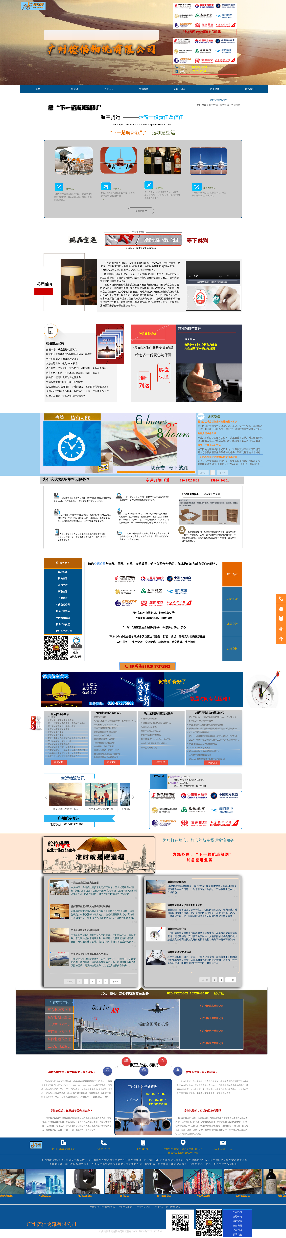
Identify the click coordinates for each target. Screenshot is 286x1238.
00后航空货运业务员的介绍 (85, 882)
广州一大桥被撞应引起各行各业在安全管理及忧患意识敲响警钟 (214, 736)
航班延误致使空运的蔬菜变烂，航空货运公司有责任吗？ (115, 721)
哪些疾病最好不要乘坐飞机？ (107, 750)
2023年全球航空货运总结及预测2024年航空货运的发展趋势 (214, 740)
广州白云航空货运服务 (199, 732)
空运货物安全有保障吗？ (59, 742)
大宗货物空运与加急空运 (59, 727)
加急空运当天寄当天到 (151, 731)
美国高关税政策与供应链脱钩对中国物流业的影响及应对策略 (214, 728)
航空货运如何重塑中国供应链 (60, 718)
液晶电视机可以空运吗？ (105, 743)
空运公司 (100, 564)
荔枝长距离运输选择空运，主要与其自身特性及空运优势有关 (68, 721)
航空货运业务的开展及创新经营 (203, 744)
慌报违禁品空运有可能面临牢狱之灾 (63, 754)
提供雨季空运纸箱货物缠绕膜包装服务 (90, 906)
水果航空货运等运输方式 (200, 755)
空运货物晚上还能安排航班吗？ (108, 754)
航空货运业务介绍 (207, 433)
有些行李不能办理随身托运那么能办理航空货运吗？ (68, 736)
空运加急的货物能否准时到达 (154, 743)
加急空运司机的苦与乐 (151, 735)
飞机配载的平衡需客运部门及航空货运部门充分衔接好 (68, 751)
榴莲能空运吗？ (101, 717)
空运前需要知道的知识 (58, 757)
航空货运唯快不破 (56, 730)
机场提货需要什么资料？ (105, 739)
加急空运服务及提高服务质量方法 (156, 723)
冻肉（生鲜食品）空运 (209, 445)
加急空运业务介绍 (149, 727)
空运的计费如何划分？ (104, 735)
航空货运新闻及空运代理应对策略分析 (206, 725)
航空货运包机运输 (149, 747)
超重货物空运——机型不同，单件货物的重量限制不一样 (68, 748)
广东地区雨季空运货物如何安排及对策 (217, 457)
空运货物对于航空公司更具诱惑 (61, 745)
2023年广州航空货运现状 (200, 747)
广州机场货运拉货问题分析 (60, 739)
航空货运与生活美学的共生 (201, 721)
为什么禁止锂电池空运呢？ (106, 732)
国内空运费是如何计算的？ (106, 728)
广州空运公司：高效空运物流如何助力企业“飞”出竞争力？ (214, 717)
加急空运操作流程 (149, 718)
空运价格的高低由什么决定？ (107, 724)
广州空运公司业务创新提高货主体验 (89, 954)
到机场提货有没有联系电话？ (107, 757)
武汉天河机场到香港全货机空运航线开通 (207, 759)
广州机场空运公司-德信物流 (85, 930)
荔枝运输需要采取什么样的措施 (61, 724)
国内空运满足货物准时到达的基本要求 (217, 421)
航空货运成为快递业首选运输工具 (156, 739)
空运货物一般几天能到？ (105, 746)
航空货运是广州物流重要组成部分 (204, 751)
